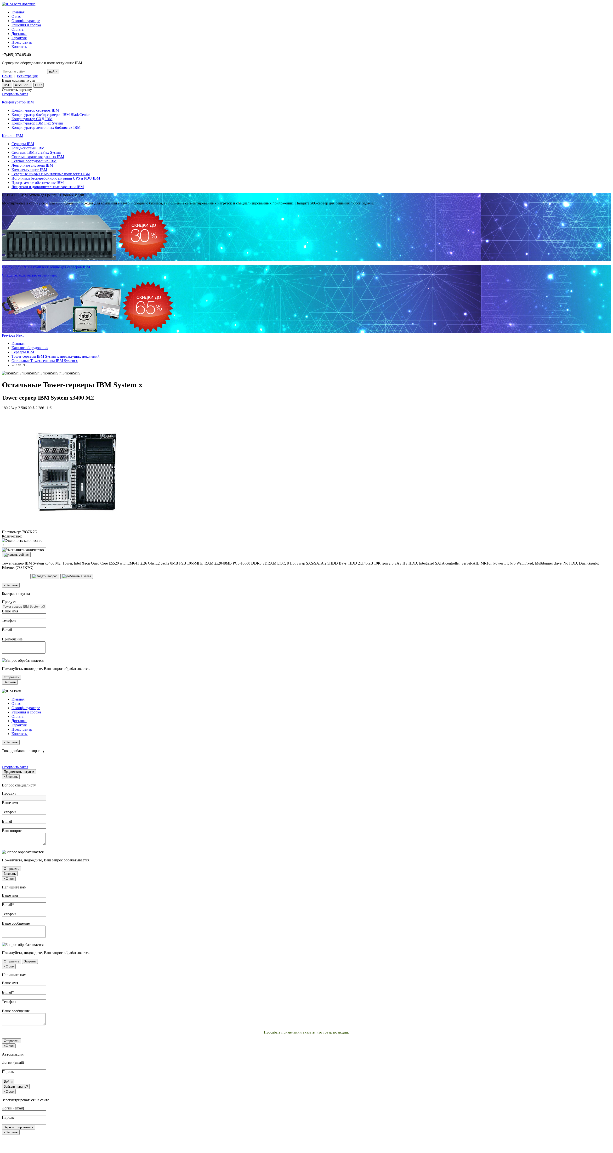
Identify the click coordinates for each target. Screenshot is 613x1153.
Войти (7, 76)
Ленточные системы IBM (32, 165)
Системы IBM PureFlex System (36, 152)
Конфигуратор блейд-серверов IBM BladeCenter (50, 115)
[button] (9, 335)
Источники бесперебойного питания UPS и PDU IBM (55, 178)
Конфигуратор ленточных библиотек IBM (45, 127)
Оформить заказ (15, 94)
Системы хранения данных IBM (37, 157)
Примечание (12, 639)
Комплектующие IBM (29, 170)
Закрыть (10, 682)
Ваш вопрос (12, 831)
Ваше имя (10, 611)
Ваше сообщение (16, 923)
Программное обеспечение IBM (37, 183)
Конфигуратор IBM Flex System (37, 123)
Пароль (8, 1072)
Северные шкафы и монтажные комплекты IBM (50, 174)
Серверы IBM (22, 144)
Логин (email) (13, 1062)
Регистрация (27, 76)
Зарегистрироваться (18, 1127)
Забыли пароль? (16, 1086)
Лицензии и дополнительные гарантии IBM (47, 187)
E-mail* (8, 905)
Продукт (9, 602)
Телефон (9, 620)
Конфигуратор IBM (18, 102)
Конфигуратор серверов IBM (35, 110)
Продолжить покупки (19, 772)
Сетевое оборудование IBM (34, 161)
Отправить (11, 677)
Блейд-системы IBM (28, 148)
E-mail (7, 630)
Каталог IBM (12, 136)
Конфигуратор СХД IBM (31, 119)
